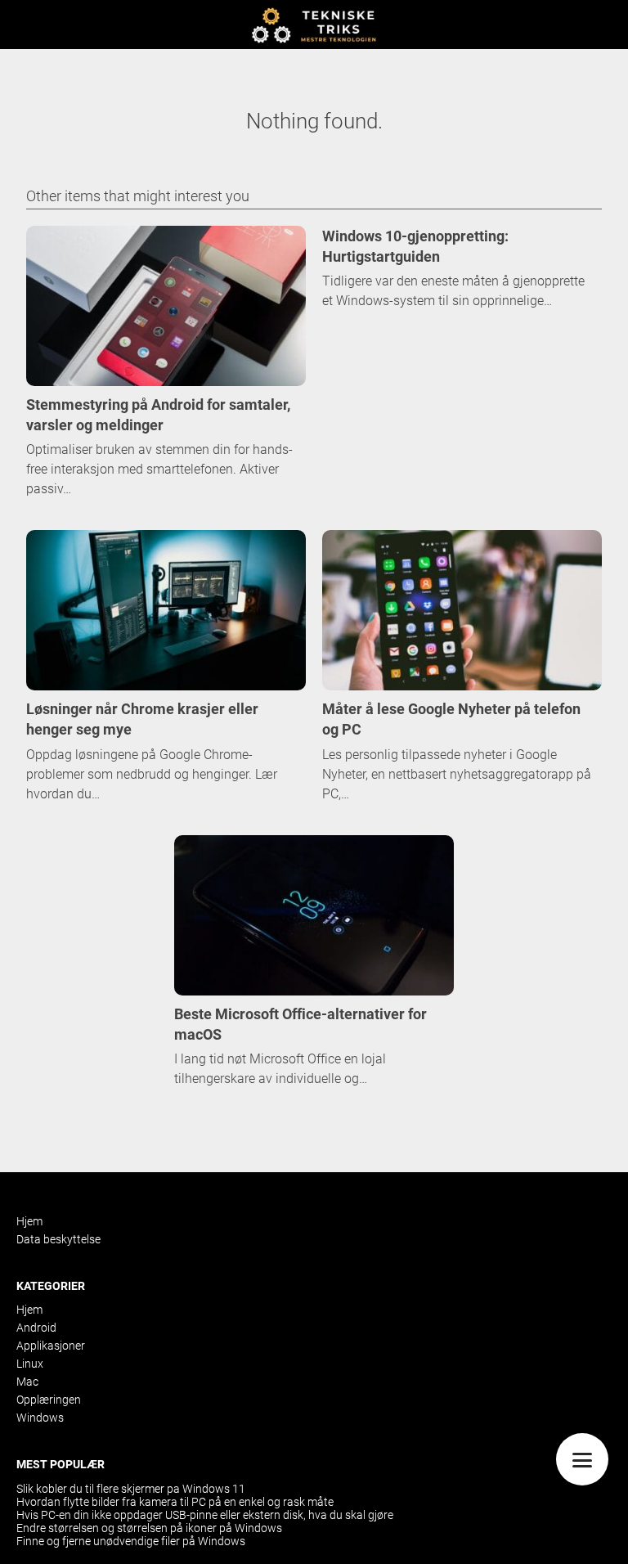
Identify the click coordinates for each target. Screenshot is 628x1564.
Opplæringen (48, 1399)
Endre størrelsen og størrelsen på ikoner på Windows (149, 1528)
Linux (29, 1363)
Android (36, 1327)
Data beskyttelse (58, 1239)
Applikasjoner (50, 1345)
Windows (40, 1417)
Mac (27, 1381)
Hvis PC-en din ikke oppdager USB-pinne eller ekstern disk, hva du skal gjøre (204, 1514)
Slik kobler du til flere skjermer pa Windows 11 (130, 1488)
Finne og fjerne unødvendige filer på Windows (130, 1541)
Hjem (29, 1221)
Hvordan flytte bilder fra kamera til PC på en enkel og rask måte (175, 1501)
